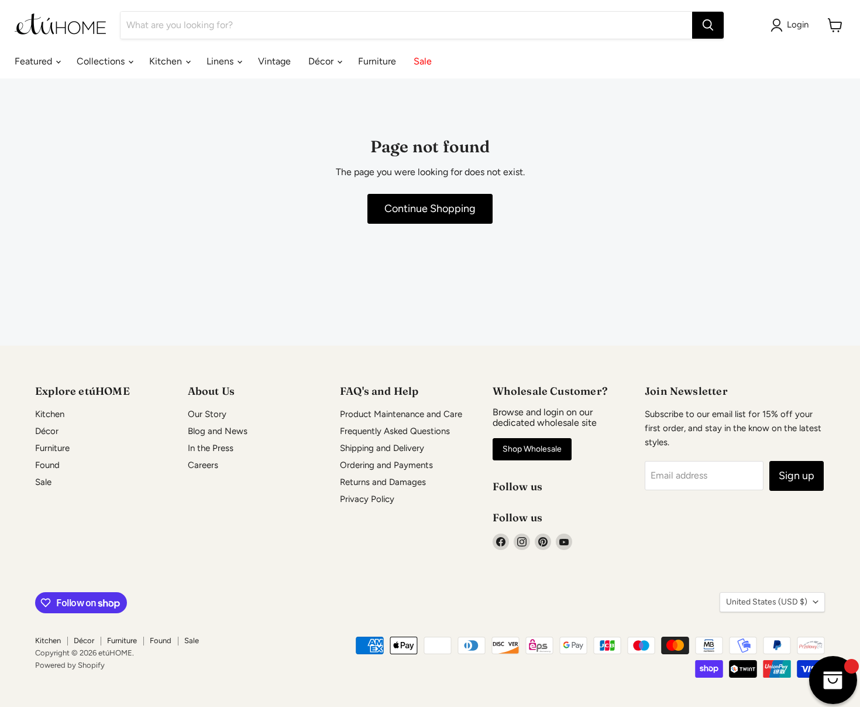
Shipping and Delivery (382, 448)
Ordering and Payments (386, 465)
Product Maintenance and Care (401, 414)
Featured (34, 61)
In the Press (210, 448)
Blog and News (217, 431)
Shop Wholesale (532, 449)
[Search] (708, 25)
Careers (203, 465)
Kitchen (166, 61)
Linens (221, 61)
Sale (423, 61)
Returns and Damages (383, 482)
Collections (102, 61)
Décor (322, 61)
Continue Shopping (430, 208)
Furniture (377, 61)
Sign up (796, 475)
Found (47, 465)
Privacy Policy (367, 499)
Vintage (274, 61)
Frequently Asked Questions (395, 431)
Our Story (207, 414)
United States (766, 602)
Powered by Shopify (70, 665)
